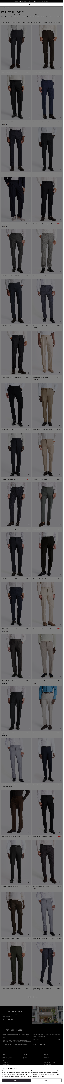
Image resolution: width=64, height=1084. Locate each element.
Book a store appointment (41, 1)
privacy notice (40, 1076)
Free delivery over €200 (20, 1)
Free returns (31, 1)
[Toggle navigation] (2, 4)
